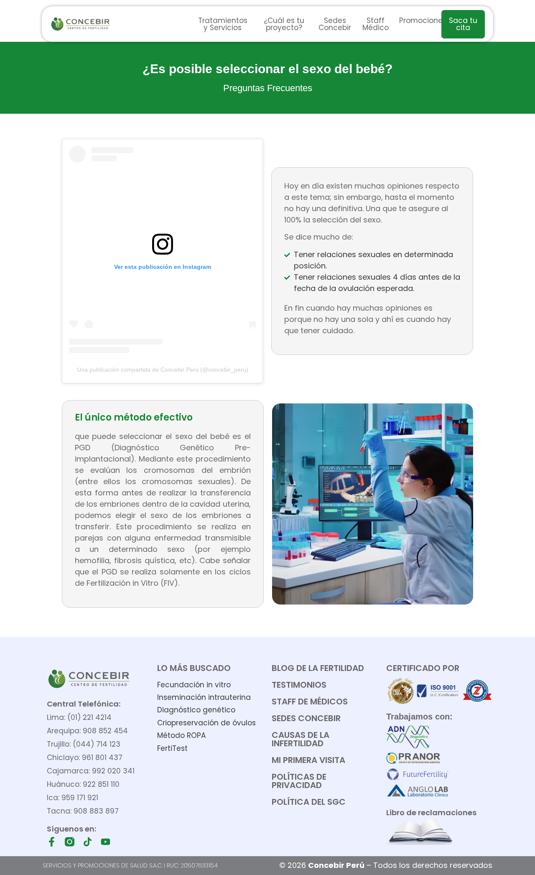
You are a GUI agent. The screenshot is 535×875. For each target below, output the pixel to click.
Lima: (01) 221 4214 (79, 717)
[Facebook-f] (51, 842)
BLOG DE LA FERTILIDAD (318, 668)
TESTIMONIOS (299, 685)
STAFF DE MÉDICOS (310, 701)
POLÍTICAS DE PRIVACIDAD (299, 781)
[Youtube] (105, 842)
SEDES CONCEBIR (306, 718)
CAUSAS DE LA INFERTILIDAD (300, 739)
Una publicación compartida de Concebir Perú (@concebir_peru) (162, 369)
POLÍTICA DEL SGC (309, 802)
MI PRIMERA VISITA (308, 760)
